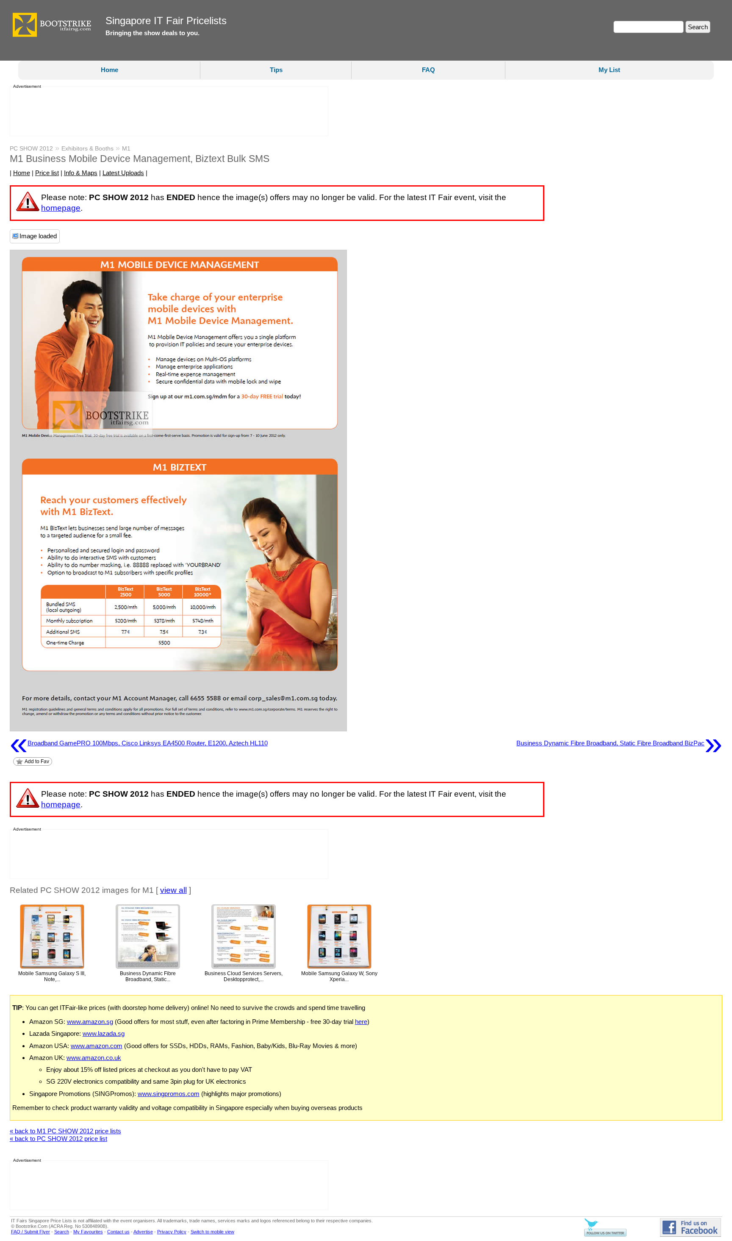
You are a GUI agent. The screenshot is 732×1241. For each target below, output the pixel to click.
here (361, 1021)
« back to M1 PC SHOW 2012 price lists (65, 1131)
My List (609, 69)
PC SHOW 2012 (31, 148)
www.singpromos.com (169, 1093)
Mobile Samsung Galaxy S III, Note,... (52, 976)
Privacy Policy (171, 1231)
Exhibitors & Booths (87, 148)
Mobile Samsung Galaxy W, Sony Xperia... (339, 976)
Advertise (143, 1231)
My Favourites (88, 1231)
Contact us (118, 1231)
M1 (126, 148)
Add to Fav (37, 761)
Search (61, 1231)
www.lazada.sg (104, 1033)
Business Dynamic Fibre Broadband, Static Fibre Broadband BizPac (619, 743)
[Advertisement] (166, 111)
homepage (60, 208)
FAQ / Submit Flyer (30, 1231)
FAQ (428, 69)
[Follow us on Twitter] (605, 1235)
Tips (276, 69)
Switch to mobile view (212, 1231)
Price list (47, 172)
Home (109, 69)
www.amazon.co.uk (94, 1057)
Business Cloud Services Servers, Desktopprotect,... (244, 976)
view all (173, 890)
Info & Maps (80, 172)
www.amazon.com (96, 1045)
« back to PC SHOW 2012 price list (58, 1138)
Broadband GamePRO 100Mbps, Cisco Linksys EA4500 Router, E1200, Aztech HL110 (139, 743)
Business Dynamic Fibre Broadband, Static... (148, 976)
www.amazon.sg (90, 1021)
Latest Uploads (123, 172)
